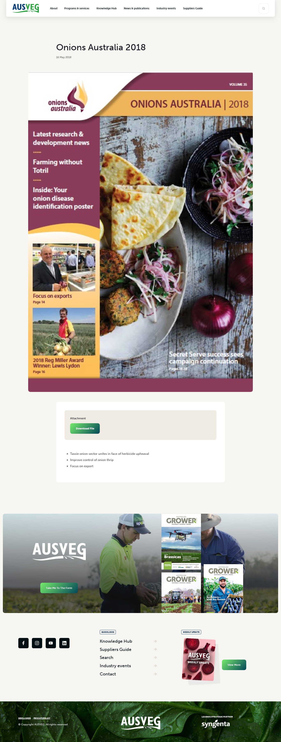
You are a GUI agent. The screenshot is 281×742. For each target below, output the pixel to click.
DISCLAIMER (24, 718)
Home (68, 447)
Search (106, 657)
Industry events (115, 665)
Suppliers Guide (115, 649)
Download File (85, 428)
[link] (23, 643)
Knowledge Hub (116, 641)
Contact (108, 673)
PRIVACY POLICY (42, 718)
